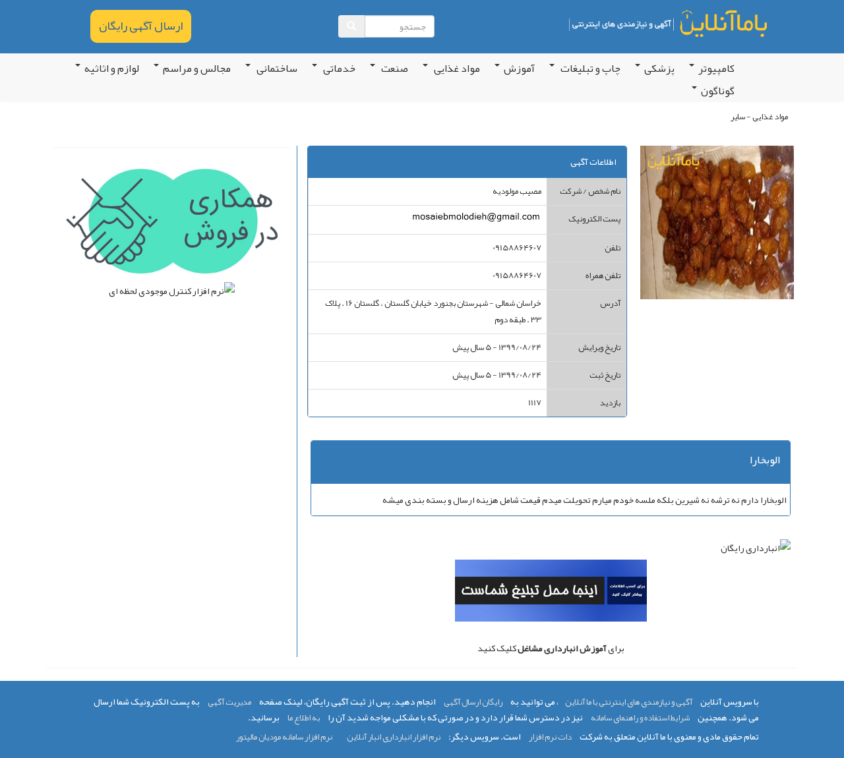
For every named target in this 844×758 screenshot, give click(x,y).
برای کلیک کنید (550, 648)
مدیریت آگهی (229, 702)
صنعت (393, 68)
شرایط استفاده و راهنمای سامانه (640, 717)
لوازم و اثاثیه (111, 68)
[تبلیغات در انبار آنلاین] (551, 594)
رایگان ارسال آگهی (473, 702)
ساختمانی (276, 68)
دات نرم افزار (550, 736)
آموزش (519, 68)
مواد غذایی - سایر (759, 116)
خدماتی (338, 68)
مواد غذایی (456, 68)
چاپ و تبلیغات (589, 68)
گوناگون (718, 91)
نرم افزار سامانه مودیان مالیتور (284, 736)
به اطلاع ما (303, 717)
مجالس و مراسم (197, 68)
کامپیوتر (716, 68)
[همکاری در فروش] (171, 224)
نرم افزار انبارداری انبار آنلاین (393, 736)
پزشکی (659, 68)
